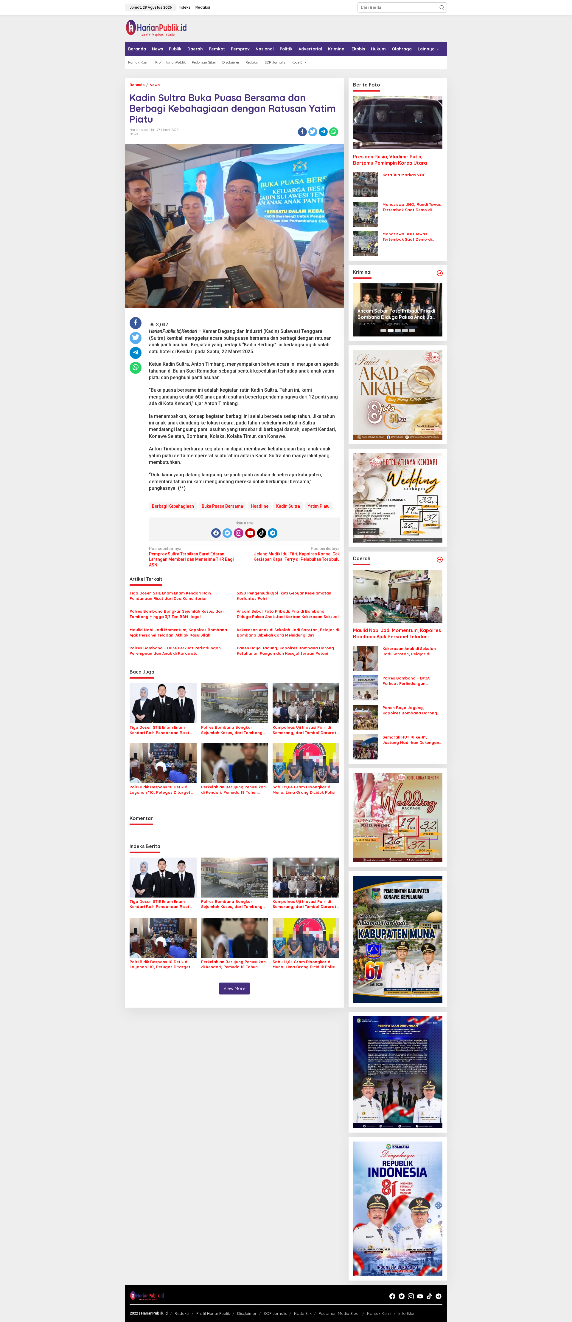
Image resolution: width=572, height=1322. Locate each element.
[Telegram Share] (323, 131)
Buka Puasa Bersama (222, 506)
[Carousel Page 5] (412, 330)
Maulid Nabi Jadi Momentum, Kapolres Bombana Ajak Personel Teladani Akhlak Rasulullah (178, 632)
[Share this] (302, 131)
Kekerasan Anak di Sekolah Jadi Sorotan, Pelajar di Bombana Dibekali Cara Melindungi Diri (288, 632)
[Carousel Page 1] (383, 330)
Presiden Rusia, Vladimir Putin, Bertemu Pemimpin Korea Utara (390, 160)
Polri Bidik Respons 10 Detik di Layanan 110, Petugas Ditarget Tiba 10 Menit (160, 789)
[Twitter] (227, 533)
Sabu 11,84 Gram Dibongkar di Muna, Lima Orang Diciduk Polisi (304, 789)
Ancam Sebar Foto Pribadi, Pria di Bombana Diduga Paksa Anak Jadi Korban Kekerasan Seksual (288, 614)
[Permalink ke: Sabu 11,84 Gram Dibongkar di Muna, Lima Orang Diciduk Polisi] (306, 762)
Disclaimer (247, 1313)
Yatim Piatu (318, 506)
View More (234, 988)
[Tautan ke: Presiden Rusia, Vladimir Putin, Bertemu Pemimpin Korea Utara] (397, 122)
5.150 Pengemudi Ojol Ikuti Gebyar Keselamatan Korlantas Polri (284, 596)
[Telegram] (272, 533)
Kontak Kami (379, 1313)
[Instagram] (238, 533)
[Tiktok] (261, 533)
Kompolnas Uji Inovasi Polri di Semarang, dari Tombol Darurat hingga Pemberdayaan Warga (304, 730)
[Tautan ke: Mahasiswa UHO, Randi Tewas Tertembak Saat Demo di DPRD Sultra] (365, 213)
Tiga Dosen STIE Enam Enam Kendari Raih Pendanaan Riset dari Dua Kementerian (170, 596)
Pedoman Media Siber (339, 1313)
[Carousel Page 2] (391, 330)
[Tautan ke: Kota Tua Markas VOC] (365, 184)
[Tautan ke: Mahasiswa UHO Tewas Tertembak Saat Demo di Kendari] (365, 243)
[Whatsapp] (333, 131)
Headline (259, 506)
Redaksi (182, 1313)
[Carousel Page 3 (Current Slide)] (398, 330)
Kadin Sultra (288, 506)
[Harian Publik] (156, 28)
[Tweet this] (312, 131)
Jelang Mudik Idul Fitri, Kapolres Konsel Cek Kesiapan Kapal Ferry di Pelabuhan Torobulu (296, 554)
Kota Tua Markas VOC (404, 174)
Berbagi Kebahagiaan (173, 506)
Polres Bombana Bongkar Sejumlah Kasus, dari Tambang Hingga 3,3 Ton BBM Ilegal (176, 614)
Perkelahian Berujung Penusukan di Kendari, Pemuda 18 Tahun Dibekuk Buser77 (233, 789)
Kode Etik (303, 1313)
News (134, 134)
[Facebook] (216, 533)
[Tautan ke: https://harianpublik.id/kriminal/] (439, 273)
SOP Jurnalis (275, 1313)
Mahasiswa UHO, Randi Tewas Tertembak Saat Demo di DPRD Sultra (412, 207)
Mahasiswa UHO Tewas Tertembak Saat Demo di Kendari (407, 236)
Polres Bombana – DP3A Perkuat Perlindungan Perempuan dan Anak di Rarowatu (175, 650)
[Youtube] (250, 533)
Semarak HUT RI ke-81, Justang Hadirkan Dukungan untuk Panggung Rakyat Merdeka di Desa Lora (411, 740)
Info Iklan (407, 1313)
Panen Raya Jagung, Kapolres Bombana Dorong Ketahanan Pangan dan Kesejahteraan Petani (285, 650)
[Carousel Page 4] (405, 330)
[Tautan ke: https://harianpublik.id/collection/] (439, 559)
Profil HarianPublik (213, 1313)
